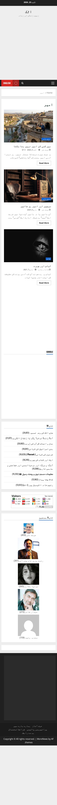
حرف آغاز (37, 725)
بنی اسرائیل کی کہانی (41, 448)
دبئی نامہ (46, 139)
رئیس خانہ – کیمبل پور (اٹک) (38, 484)
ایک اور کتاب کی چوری (41, 459)
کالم (48, 259)
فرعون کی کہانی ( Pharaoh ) (39, 454)
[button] (53, 83)
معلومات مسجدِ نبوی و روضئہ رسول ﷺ (36, 474)
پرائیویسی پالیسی (37, 729)
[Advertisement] (28, 48)
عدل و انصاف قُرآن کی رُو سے (39, 443)
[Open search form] (22, 83)
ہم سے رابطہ (27, 732)
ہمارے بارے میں (22, 725)
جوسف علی (45, 150)
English (7, 83)
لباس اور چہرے (28, 245)
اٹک (28, 11)
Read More (43, 163)
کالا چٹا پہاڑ (46, 479)
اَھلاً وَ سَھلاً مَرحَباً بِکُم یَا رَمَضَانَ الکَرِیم (32, 438)
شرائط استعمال (16, 729)
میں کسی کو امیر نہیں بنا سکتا (28, 126)
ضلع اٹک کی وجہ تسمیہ (41, 432)
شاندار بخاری (43, 269)
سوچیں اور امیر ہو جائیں (28, 185)
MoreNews (42, 738)
